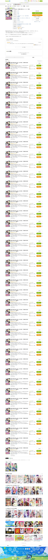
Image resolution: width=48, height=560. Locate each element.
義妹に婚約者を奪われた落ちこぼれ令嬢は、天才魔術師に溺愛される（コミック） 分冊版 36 (19, 409)
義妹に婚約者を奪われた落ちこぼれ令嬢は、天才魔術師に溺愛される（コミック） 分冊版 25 (19, 300)
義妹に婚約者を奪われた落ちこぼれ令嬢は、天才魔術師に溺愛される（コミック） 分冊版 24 (19, 290)
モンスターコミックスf (20, 21)
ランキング (23, 545)
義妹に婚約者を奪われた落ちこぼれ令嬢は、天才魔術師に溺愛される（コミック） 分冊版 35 (19, 399)
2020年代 (18, 20)
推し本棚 (38, 18)
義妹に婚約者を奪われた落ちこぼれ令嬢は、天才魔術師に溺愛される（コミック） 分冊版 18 (19, 231)
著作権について (19, 553)
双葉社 (18, 13)
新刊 (8, 545)
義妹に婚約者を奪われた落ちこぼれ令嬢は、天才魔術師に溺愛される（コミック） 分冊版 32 (19, 369)
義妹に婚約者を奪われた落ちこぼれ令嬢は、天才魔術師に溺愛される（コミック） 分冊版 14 (19, 191)
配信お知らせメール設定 (37, 21)
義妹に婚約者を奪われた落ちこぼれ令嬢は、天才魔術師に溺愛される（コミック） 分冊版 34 (19, 389)
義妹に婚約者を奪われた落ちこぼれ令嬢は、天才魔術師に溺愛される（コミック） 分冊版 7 (19, 122)
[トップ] (7, 1)
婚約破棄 (18, 16)
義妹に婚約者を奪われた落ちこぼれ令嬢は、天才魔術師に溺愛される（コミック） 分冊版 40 (19, 448)
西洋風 (27, 15)
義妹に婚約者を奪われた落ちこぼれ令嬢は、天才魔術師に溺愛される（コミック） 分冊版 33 (19, 379)
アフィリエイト (19, 552)
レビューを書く (20, 28)
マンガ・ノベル (9, 4)
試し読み (39, 63)
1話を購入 (37, 15)
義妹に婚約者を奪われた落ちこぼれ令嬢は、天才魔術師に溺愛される (24, 24)
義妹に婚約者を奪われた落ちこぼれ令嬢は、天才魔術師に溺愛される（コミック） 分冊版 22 (19, 270)
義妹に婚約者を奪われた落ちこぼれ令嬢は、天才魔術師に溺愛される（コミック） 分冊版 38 (19, 428)
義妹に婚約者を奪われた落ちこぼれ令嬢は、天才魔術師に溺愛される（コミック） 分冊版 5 (19, 102)
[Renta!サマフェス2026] (9, 1)
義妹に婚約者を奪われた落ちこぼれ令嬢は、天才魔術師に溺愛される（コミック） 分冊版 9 (19, 142)
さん (12, 42)
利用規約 (23, 552)
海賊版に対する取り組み (28, 553)
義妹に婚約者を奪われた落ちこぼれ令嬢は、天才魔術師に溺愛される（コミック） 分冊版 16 (19, 211)
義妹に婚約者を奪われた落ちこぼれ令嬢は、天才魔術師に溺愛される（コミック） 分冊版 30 (19, 349)
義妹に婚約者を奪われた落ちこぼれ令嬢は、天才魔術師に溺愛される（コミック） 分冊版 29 (19, 339)
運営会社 (33, 553)
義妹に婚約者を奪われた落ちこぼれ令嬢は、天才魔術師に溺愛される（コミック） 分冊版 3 (19, 83)
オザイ (18, 10)
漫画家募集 (23, 553)
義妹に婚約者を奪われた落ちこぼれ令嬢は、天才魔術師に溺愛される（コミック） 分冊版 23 (19, 280)
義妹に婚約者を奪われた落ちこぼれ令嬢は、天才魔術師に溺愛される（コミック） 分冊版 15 (19, 201)
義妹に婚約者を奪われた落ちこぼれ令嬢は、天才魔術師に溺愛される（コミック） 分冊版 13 (19, 181)
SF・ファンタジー (22, 15)
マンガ (18, 14)
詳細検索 (40, 545)
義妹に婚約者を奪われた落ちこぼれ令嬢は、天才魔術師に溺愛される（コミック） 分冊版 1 (19, 63)
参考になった (36, 44)
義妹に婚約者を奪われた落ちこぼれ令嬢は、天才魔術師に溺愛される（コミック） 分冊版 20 (19, 251)
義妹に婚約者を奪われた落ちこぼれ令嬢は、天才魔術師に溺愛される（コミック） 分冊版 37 (19, 419)
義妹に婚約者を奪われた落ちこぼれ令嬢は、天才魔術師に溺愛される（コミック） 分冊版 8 (19, 132)
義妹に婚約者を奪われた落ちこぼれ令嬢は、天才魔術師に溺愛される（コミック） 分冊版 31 (19, 359)
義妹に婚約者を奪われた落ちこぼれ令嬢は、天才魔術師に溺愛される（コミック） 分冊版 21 (19, 260)
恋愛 (25, 15)
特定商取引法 (15, 553)
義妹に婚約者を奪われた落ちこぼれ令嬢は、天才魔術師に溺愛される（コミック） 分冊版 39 (19, 438)
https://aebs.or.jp (16, 558)
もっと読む (16, 68)
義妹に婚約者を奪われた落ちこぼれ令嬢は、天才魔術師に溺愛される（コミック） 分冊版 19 (19, 241)
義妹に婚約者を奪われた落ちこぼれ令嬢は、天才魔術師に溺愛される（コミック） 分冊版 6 (19, 112)
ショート (17, 4)
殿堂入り (18, 18)
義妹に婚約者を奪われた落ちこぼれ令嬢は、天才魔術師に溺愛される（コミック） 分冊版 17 (19, 221)
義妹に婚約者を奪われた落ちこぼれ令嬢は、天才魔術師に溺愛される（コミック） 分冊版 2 (19, 73)
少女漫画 (18, 15)
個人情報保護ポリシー (27, 552)
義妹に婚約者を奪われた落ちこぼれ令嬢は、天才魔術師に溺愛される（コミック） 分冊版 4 (19, 92)
